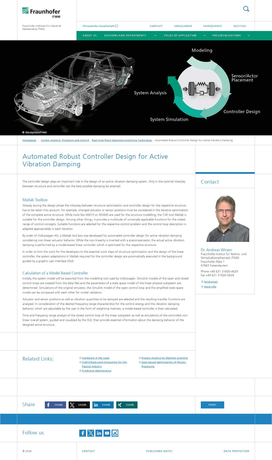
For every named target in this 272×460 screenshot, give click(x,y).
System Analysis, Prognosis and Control (65, 140)
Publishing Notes (159, 451)
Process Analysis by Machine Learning (165, 357)
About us (90, 35)
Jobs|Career (183, 26)
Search (246, 8)
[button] (55, 404)
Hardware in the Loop (95, 357)
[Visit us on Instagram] (115, 433)
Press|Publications (226, 35)
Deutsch (240, 26)
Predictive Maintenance (96, 370)
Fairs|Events (212, 26)
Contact (156, 26)
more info (210, 286)
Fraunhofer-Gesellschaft (100, 26)
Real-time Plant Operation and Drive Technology (122, 140)
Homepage (29, 140)
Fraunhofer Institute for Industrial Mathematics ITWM (41, 27)
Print (212, 404)
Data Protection (237, 451)
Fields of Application (180, 35)
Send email (211, 281)
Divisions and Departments (125, 35)
